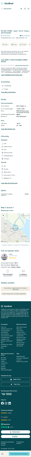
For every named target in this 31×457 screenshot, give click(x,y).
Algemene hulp (21, 356)
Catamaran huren (21, 334)
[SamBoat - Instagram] (6, 403)
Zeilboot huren (21, 332)
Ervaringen (4, 346)
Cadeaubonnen (5, 337)
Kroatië (3, 366)
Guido (13, 38)
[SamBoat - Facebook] (2, 403)
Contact (19, 360)
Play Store (17, 384)
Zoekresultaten (7, 8)
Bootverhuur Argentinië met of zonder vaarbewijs (15, 288)
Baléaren (3, 368)
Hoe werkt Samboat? (23, 358)
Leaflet (28, 241)
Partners (19, 443)
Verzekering (4, 332)
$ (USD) (14, 436)
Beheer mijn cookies (22, 361)
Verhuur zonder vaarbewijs (21, 340)
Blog (2, 348)
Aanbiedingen (20, 344)
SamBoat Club (5, 339)
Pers (2, 342)
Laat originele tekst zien (21, 65)
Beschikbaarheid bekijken (19, 454)
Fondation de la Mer (6, 344)
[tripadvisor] (5, 424)
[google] (4, 417)
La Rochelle (4, 363)
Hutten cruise (21, 342)
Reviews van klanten (6, 341)
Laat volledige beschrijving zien (11, 75)
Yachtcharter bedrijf (7, 335)
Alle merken (20, 346)
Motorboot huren (22, 327)
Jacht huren (20, 330)
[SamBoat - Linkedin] (9, 403)
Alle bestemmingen (6, 370)
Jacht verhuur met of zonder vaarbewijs (13, 294)
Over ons (3, 327)
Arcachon (3, 359)
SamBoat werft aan (6, 329)
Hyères (3, 361)
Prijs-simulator (5, 334)
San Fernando (6, 35)
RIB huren (19, 329)
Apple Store (17, 379)
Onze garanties (5, 330)
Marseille (3, 357)
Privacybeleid (20, 441)
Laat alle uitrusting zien (9, 183)
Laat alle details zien (8, 129)
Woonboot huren (21, 337)
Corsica (3, 364)
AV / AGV (3, 443)
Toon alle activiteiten (8, 92)
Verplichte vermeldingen (7, 441)
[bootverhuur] (7, 3)
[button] (3, 215)
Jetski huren (20, 335)
